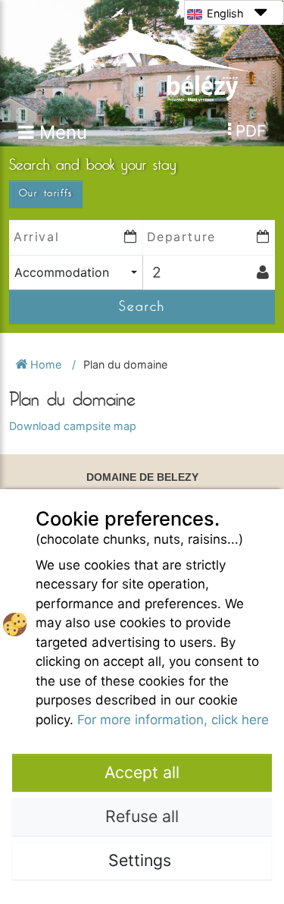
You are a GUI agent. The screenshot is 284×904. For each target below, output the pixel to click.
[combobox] (75, 273)
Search (142, 306)
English (225, 13)
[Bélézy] (141, 54)
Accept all (142, 772)
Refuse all (142, 816)
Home (45, 364)
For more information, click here (173, 719)
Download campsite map (72, 425)
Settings (142, 860)
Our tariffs (46, 193)
